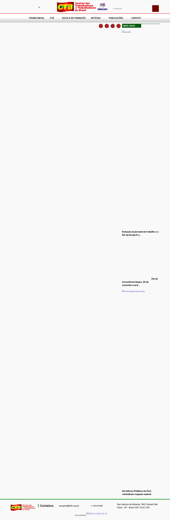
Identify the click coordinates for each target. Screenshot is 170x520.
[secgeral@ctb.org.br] (57, 506)
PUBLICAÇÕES (116, 18)
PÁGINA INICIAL (36, 18)
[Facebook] (20, 7)
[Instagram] (30, 7)
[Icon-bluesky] (39, 7)
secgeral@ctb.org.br (69, 505)
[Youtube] (25, 7)
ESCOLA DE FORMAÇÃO (74, 18)
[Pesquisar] (155, 8)
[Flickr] (34, 7)
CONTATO (136, 18)
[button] (101, 26)
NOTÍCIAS (96, 18)
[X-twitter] (44, 7)
